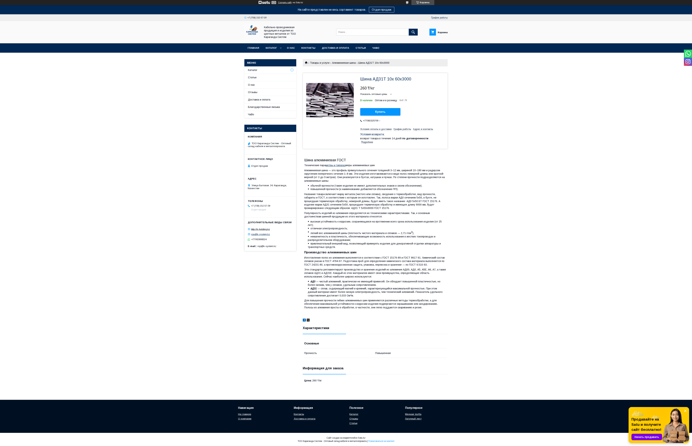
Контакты (308, 48)
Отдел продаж (381, 9)
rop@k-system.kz (260, 234)
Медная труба (413, 414)
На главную (244, 414)
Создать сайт (285, 2)
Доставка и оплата (335, 48)
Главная (253, 48)
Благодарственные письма (264, 107)
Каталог (271, 48)
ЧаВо (375, 48)
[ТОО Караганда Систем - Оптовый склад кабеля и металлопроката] (252, 38)
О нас (291, 48)
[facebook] (304, 320)
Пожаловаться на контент (381, 441)
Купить (380, 111)
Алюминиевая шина (344, 62)
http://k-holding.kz (260, 229)
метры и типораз (336, 165)
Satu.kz (361, 438)
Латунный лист (413, 418)
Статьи (361, 48)
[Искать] (413, 32)
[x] (308, 320)
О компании (244, 418)
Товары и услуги (319, 62)
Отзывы (252, 92)
